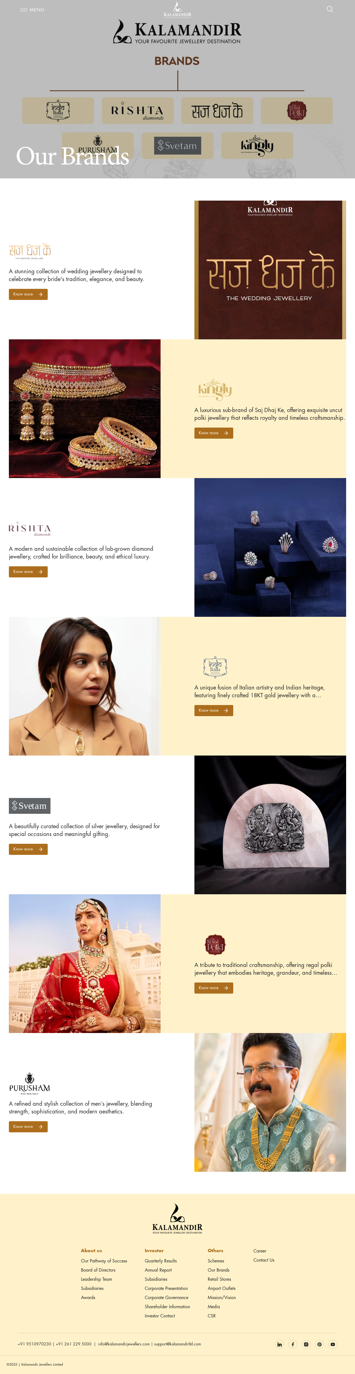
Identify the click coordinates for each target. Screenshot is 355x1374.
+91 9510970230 (34, 1344)
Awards (88, 1297)
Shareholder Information (167, 1307)
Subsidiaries (92, 1288)
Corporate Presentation (166, 1288)
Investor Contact (160, 1316)
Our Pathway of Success (104, 1261)
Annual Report (158, 1270)
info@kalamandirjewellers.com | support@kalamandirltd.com (149, 1344)
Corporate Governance (166, 1297)
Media (214, 1307)
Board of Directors (98, 1270)
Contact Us (263, 1260)
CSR (212, 1316)
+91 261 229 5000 (74, 1344)
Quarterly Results (161, 1261)
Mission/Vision (222, 1297)
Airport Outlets (221, 1288)
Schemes (216, 1261)
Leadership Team (96, 1279)
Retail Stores (219, 1279)
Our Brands (218, 1270)
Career (259, 1251)
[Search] (330, 9)
